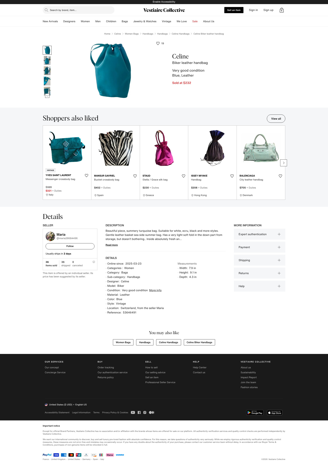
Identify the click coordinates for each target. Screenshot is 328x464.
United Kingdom (58, 459)
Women (85, 21)
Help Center (200, 367)
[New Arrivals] (60, 21)
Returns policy (106, 377)
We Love (182, 21)
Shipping (244, 260)
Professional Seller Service (160, 382)
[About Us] (217, 21)
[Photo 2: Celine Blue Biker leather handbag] (47, 60)
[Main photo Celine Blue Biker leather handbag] (47, 50)
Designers (69, 21)
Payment (244, 247)
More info (155, 290)
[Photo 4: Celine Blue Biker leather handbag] (47, 81)
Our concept (52, 367)
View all (276, 119)
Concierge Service (55, 372)
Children (111, 21)
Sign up (268, 10)
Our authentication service (112, 372)
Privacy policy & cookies (115, 412)
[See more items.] (47, 96)
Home (107, 33)
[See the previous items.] (47, 46)
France (46, 459)
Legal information (81, 412)
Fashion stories (249, 387)
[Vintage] (174, 21)
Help (242, 286)
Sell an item (234, 10)
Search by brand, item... (63, 10)
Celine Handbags (181, 33)
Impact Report (249, 377)
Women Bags (132, 33)
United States (74, 459)
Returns (244, 273)
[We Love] (189, 21)
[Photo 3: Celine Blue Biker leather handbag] (47, 70)
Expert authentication (253, 234)
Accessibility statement (57, 412)
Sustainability (248, 372)
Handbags (148, 33)
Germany (86, 459)
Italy (102, 459)
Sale (195, 21)
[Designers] (78, 21)
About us (246, 367)
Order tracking (106, 367)
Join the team (248, 382)
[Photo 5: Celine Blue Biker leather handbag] (47, 91)
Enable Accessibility (164, 2)
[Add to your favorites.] (87, 175)
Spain (95, 459)
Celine (117, 33)
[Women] (92, 21)
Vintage (166, 21)
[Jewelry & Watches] (159, 21)
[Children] (119, 21)
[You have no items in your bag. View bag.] (281, 10)
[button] (281, 10)
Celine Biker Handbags (199, 342)
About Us (208, 21)
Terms (96, 412)
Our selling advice (155, 372)
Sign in (253, 10)
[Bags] (130, 21)
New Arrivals (50, 21)
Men (98, 21)
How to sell (151, 367)
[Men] (103, 21)
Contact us (199, 372)
